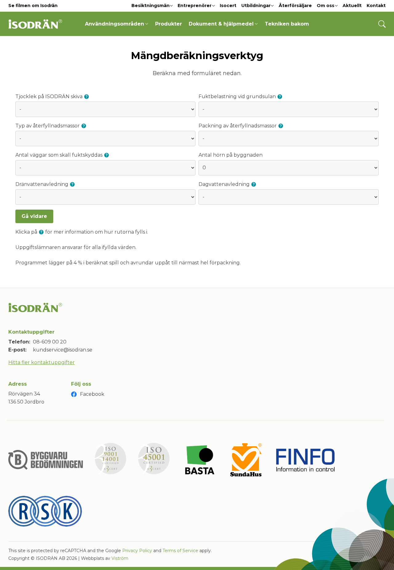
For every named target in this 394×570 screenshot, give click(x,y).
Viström (119, 558)
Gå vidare (34, 216)
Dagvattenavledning (225, 184)
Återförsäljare (295, 5)
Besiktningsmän (150, 5)
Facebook (92, 394)
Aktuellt (352, 5)
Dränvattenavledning (42, 184)
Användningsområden (114, 24)
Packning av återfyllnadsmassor (238, 126)
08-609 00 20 (49, 342)
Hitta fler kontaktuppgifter (41, 362)
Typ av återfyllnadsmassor (48, 126)
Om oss (325, 5)
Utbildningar (256, 5)
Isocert (228, 5)
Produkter (168, 24)
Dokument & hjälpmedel (221, 24)
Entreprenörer (194, 5)
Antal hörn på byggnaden (231, 155)
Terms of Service (180, 550)
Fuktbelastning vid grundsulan (238, 96)
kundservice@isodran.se (62, 350)
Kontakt (376, 5)
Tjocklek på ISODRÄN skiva (49, 96)
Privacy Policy (137, 550)
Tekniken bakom (287, 24)
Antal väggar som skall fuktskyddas (59, 155)
